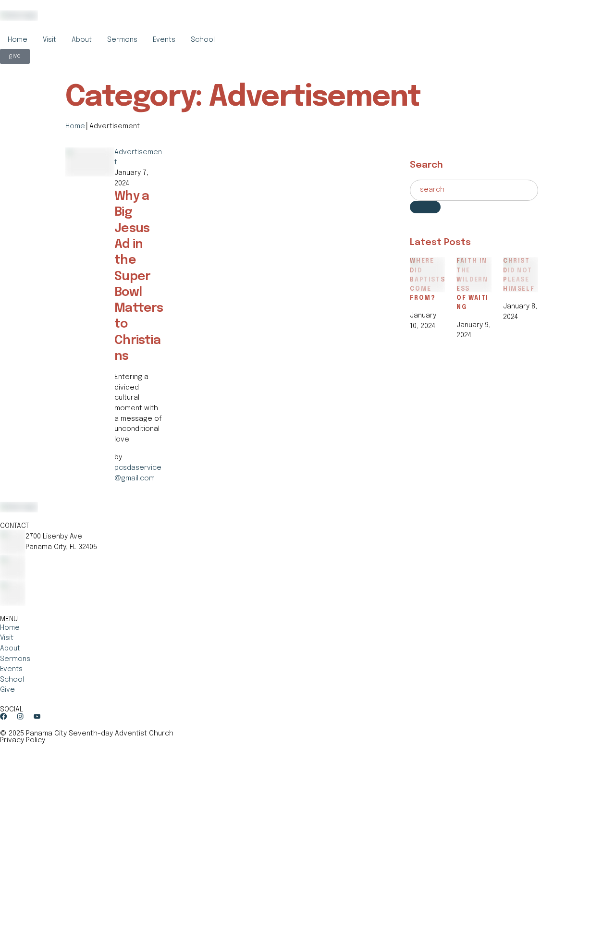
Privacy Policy (22, 740)
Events (164, 40)
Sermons (122, 40)
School (203, 40)
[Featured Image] (89, 152)
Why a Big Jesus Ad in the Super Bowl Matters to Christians (138, 276)
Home (17, 40)
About (82, 40)
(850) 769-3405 (49, 559)
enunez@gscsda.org (60, 585)
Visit (49, 40)
